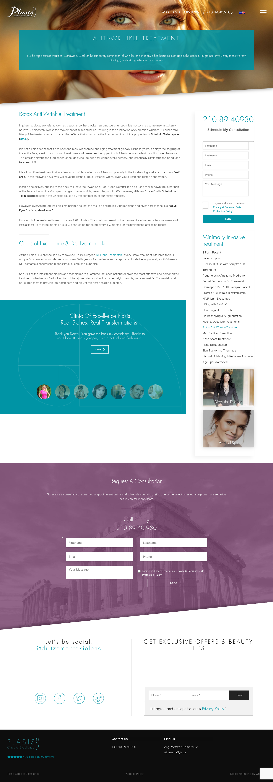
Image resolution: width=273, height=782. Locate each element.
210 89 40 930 (136, 528)
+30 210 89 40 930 (124, 747)
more (98, 349)
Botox (23, 139)
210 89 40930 (228, 120)
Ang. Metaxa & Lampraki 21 (181, 747)
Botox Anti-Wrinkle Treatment (221, 327)
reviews (38, 756)
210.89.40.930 (218, 12)
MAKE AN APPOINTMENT (181, 12)
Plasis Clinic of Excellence (23, 774)
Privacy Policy (213, 709)
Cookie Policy (135, 774)
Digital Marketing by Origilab (248, 774)
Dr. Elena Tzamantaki (109, 255)
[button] (44, 391)
